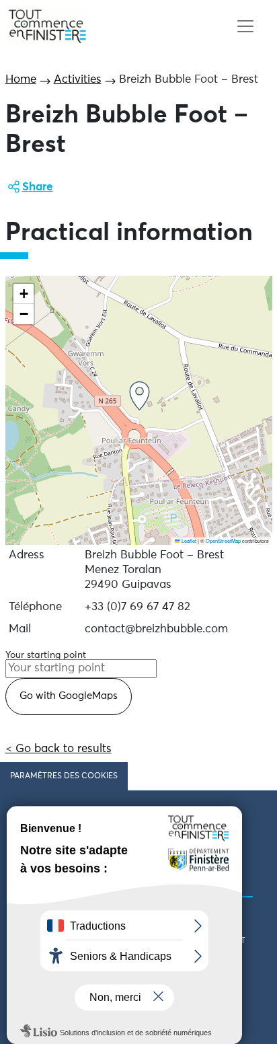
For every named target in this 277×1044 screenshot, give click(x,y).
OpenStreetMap (223, 540)
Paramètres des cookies (64, 776)
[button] (139, 395)
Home (20, 79)
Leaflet (188, 540)
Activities (78, 79)
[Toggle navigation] (245, 26)
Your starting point (45, 655)
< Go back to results (58, 749)
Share (37, 187)
